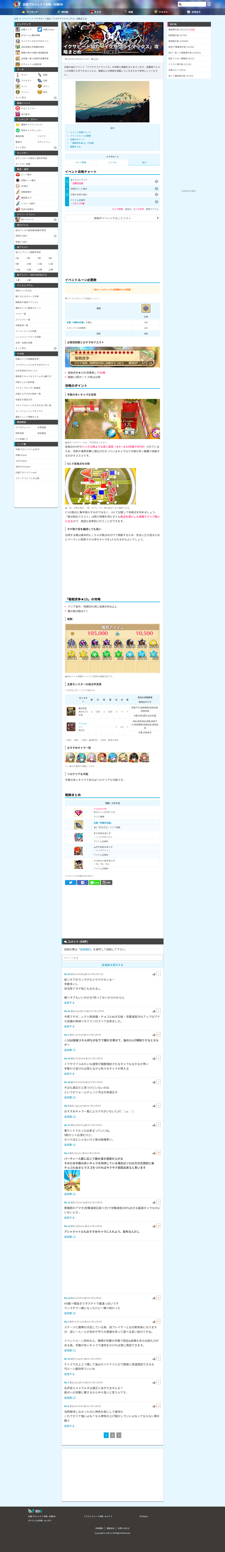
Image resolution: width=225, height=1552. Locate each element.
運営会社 (110, 1528)
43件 (96, 58)
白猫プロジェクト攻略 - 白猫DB (43, 4)
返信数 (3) (70, 1313)
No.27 (67, 1124)
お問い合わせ (124, 1528)
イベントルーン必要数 (80, 135)
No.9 (66, 1105)
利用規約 (99, 1528)
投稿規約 (85, 949)
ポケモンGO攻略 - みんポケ (40, 1520)
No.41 (67, 1010)
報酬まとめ (75, 146)
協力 (144, 162)
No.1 (66, 1034)
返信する (69, 1002)
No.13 (67, 1225)
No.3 (66, 1153)
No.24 (67, 1081)
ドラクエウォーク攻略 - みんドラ (98, 1516)
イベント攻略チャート (80, 132)
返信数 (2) (70, 1097)
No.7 (66, 1382)
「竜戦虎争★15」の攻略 (82, 142)
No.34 (67, 1058)
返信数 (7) (70, 1050)
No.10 (67, 1358)
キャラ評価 (81, 162)
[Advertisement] (112, 249)
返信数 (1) (70, 1144)
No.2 (66, 1321)
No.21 (67, 1202)
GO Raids (144, 1516)
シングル (112, 162)
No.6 (66, 1406)
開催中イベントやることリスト (112, 218)
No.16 (67, 1297)
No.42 (67, 973)
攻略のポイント (77, 139)
